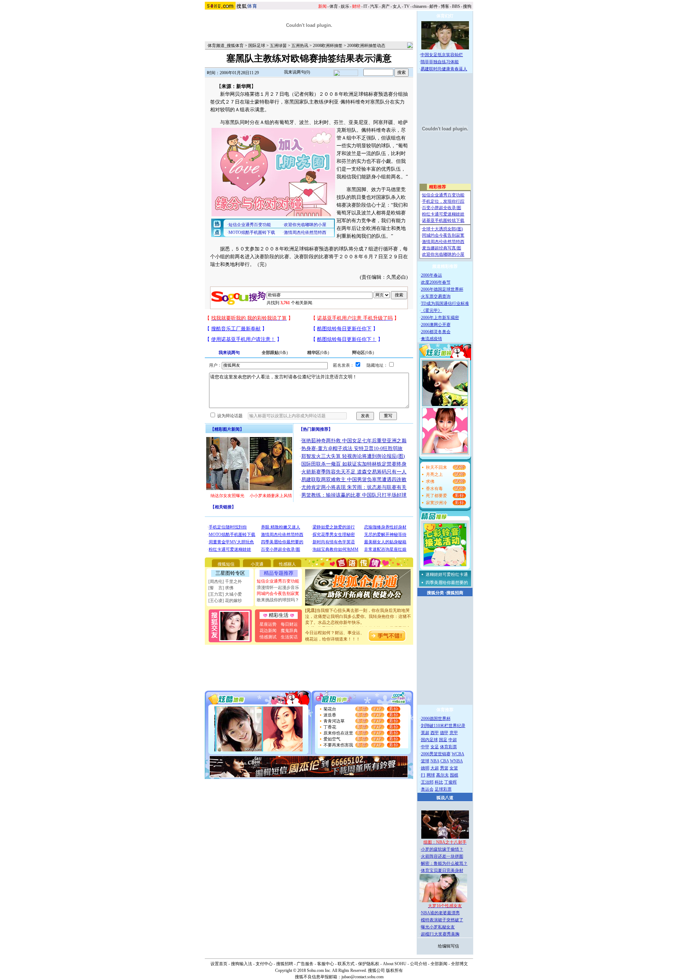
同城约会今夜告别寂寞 (278, 593)
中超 (452, 739)
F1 (423, 775)
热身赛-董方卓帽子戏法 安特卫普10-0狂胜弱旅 (352, 448)
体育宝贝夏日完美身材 (442, 870)
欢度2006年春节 (436, 282)
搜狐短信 (226, 564)
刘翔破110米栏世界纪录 (443, 725)
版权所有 (394, 970)
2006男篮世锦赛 (436, 753)
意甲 (454, 732)
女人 (397, 6)
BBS (456, 6)
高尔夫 (442, 775)
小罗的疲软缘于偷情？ (442, 849)
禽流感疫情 (431, 338)
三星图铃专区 (230, 573)
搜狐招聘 (284, 963)
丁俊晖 (450, 782)
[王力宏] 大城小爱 (225, 594)
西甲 (434, 732)
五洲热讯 (299, 45)
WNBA (456, 760)
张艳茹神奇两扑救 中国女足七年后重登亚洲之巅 (353, 440)
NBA (434, 760)
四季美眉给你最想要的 (447, 582)
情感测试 (268, 636)
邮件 (433, 6)
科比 (439, 782)
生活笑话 (289, 636)
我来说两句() (297, 72)
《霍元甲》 (431, 310)
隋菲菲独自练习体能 (440, 61)
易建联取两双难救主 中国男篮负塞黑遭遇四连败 (353, 479)
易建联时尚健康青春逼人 (444, 68)
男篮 (444, 768)
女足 (434, 746)
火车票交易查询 (436, 296)
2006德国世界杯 (436, 718)
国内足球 (429, 739)
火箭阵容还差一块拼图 (442, 856)
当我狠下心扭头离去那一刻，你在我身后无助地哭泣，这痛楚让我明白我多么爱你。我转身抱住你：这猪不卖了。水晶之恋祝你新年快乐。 (358, 610)
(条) (275, 352)
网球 (431, 775)
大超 (434, 768)
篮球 (425, 760)
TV (407, 6)
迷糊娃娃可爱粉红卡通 (447, 574)
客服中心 (325, 963)
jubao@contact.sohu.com (362, 976)
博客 (445, 6)
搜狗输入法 (241, 963)
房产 (385, 6)
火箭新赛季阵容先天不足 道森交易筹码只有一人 (353, 471)
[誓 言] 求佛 (220, 587)
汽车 (374, 6)
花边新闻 (268, 630)
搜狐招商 (454, 592)
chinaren (419, 6)
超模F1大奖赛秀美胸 (440, 934)
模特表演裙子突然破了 (442, 919)
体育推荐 (444, 709)
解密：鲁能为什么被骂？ (444, 863)
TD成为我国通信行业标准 (445, 303)
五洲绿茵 (278, 45)
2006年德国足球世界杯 (442, 289)
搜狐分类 (435, 592)
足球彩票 (443, 789)
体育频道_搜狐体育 (226, 45)
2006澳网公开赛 (436, 324)
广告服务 (305, 963)
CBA (444, 760)
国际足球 (256, 45)
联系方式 (346, 963)
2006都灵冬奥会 (436, 331)
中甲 (425, 746)
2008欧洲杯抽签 (328, 45)
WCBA (458, 753)
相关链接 (223, 506)
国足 (443, 739)
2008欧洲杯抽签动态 (366, 45)
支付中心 (264, 963)
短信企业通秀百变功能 (278, 581)
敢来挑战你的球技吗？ (278, 599)
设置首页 (218, 963)
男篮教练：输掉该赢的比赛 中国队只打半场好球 (353, 495)
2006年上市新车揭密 (440, 317)
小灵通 (257, 564)
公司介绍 (418, 963)
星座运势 (268, 624)
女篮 (454, 768)
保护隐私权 (368, 963)
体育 (333, 6)
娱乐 (345, 6)
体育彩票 (448, 746)
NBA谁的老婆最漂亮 (440, 912)
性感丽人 (287, 564)
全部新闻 (438, 963)
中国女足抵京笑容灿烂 (442, 54)
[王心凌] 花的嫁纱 (225, 600)
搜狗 (467, 6)
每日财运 (289, 624)
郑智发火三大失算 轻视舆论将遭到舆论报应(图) (353, 456)
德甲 (444, 732)
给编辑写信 (448, 946)
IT (365, 6)
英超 (425, 732)
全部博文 (459, 963)
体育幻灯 (444, 15)
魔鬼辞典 (289, 630)
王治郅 (427, 782)
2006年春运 (431, 275)
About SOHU (394, 963)
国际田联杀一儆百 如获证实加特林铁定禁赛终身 (353, 464)
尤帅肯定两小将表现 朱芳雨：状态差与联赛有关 (353, 487)
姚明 (425, 768)
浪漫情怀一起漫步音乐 (278, 587)
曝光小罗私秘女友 (438, 927)
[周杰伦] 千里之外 (225, 581)
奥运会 (427, 789)
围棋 (454, 775)
